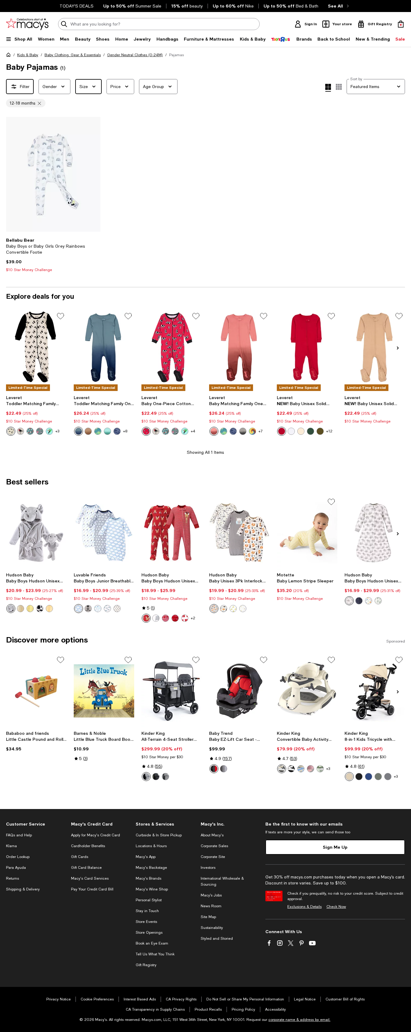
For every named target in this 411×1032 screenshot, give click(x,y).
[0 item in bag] (401, 24)
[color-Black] (291, 768)
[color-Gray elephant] (10, 608)
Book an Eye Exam (152, 943)
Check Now (336, 907)
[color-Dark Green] (378, 776)
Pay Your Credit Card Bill (92, 889)
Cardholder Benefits (88, 846)
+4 (193, 431)
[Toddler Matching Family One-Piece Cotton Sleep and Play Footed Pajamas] (36, 347)
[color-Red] (281, 431)
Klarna (11, 846)
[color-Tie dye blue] (78, 431)
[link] (53, 255)
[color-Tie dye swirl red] (252, 431)
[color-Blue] (300, 768)
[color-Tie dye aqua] (107, 431)
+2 (193, 618)
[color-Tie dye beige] (88, 431)
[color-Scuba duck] (30, 608)
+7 (260, 431)
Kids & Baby (27, 55)
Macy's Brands (148, 878)
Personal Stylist (149, 900)
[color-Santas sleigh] (175, 618)
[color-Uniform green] (310, 431)
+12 (329, 431)
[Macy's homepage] (9, 56)
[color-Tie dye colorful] (97, 431)
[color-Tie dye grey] (242, 431)
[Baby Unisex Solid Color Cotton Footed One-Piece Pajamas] (307, 347)
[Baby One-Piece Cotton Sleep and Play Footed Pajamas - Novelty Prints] (171, 347)
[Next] (93, 174)
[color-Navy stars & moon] (242, 608)
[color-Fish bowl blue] (30, 431)
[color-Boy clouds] (78, 608)
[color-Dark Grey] (146, 776)
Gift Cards (79, 857)
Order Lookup (17, 857)
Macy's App (146, 857)
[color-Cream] (165, 618)
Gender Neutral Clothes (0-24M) (135, 55)
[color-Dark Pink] (310, 768)
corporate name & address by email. (299, 1020)
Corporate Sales (214, 846)
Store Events (146, 922)
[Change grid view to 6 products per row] (339, 87)
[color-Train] (107, 608)
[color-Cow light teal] (39, 431)
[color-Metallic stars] (359, 600)
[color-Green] (155, 776)
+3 (57, 431)
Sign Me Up (335, 847)
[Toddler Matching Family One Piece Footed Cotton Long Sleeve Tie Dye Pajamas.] (104, 347)
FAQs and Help (19, 835)
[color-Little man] (88, 608)
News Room (211, 906)
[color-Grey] (165, 776)
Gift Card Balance (86, 868)
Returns (12, 878)
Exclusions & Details (304, 907)
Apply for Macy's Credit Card (95, 835)
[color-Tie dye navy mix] (117, 431)
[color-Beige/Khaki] (281, 768)
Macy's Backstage (151, 868)
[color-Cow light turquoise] (175, 431)
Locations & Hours (151, 846)
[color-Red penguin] (184, 618)
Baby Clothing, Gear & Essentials (73, 55)
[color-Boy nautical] (117, 608)
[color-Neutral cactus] (378, 600)
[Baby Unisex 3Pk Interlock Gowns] (239, 532)
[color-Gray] (155, 618)
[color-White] (291, 431)
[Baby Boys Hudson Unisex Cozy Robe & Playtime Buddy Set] (36, 532)
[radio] (11, 431)
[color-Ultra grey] (223, 768)
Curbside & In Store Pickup (159, 835)
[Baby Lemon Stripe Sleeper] (307, 532)
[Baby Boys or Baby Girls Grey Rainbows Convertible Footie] (53, 174)
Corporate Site (213, 857)
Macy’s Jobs (211, 895)
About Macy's (212, 835)
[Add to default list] (60, 316)
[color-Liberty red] (214, 768)
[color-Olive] (320, 431)
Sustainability (212, 928)
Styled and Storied (217, 938)
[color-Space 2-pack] (368, 600)
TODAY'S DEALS (77, 6)
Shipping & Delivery (23, 889)
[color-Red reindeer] (146, 618)
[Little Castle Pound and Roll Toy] (36, 691)
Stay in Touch (147, 911)
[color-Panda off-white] (10, 431)
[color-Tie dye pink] (214, 431)
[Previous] (13, 174)
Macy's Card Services (90, 878)
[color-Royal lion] (49, 608)
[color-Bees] (233, 608)
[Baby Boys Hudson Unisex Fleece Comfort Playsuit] (171, 532)
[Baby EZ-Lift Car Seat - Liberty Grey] (239, 691)
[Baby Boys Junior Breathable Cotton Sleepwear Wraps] (104, 532)
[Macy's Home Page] (27, 24)
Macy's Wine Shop (152, 889)
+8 (125, 431)
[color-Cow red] (146, 431)
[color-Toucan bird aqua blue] (49, 431)
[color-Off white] (300, 431)
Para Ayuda (16, 868)
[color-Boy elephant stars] (97, 608)
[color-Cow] (39, 608)
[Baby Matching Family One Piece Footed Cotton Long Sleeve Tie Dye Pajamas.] (239, 347)
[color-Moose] (223, 608)
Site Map (208, 917)
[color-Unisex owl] (214, 608)
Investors (208, 868)
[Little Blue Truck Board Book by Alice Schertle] (104, 691)
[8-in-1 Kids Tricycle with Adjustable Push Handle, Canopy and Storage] (375, 691)
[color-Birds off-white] (20, 431)
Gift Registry (146, 965)
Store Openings (149, 932)
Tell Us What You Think (155, 954)
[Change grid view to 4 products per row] (328, 88)
